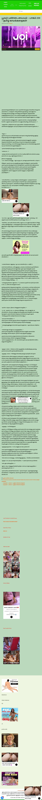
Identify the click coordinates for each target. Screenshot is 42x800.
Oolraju (10, 479)
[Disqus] (21, 500)
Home (16, 5)
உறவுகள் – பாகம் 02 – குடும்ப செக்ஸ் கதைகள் (14, 483)
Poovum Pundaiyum (20, 479)
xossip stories (32, 479)
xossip (27, 479)
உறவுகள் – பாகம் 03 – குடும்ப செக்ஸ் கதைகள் (14, 484)
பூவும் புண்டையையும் (8, 478)
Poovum (14, 479)
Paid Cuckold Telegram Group (10, 521)
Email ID (5, 531)
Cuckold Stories (21, 790)
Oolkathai (5, 479)
